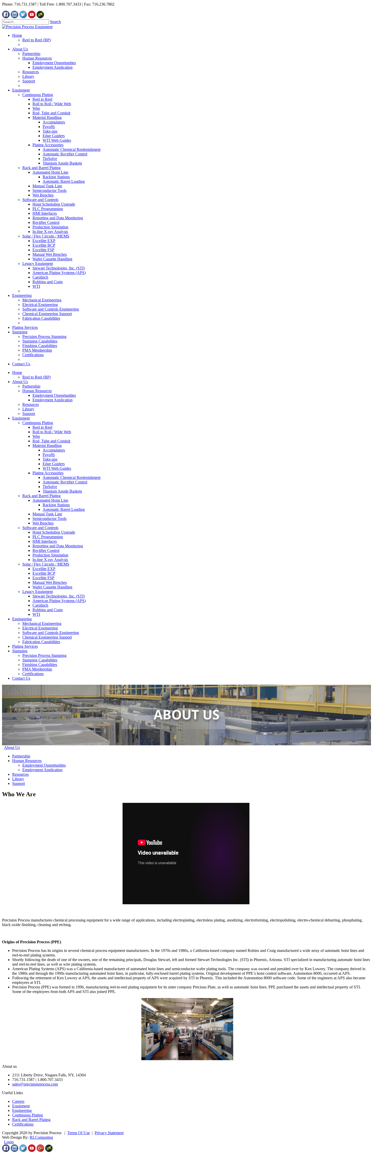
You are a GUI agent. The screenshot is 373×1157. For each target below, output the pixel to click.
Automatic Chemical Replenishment (71, 477)
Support (28, 413)
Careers (18, 1101)
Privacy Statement (109, 1133)
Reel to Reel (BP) (36, 377)
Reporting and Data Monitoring (57, 546)
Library (28, 409)
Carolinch (40, 605)
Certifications (33, 674)
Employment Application (52, 400)
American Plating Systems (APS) (59, 601)
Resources (30, 404)
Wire (36, 436)
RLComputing (41, 1137)
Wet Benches (43, 523)
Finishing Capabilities (39, 664)
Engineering (22, 619)
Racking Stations (56, 505)
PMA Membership (37, 669)
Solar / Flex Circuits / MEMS (45, 564)
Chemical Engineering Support (47, 637)
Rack (16, 1119)
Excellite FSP (43, 578)
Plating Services (25, 646)
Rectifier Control (45, 550)
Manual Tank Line (47, 514)
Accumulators (54, 450)
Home (17, 372)
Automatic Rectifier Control (65, 482)
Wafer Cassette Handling (52, 587)
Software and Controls (40, 528)
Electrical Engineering (40, 628)
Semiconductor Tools (49, 518)
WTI (36, 614)
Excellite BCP (43, 573)
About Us (20, 381)
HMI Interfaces (44, 541)
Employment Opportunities (54, 395)
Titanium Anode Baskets (62, 491)
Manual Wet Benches (49, 582)
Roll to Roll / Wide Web (51, 432)
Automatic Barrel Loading (64, 509)
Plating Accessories (47, 473)
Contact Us (21, 678)
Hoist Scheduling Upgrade (53, 532)
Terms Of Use (78, 1133)
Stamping (19, 651)
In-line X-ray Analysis (50, 559)
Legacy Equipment (37, 591)
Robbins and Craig (47, 610)
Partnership (31, 386)
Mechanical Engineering (41, 623)
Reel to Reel (42, 427)
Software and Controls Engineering (50, 632)
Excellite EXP (43, 569)
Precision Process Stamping (44, 655)
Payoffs (49, 455)
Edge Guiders (54, 464)
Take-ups (50, 459)
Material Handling (47, 445)
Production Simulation (50, 555)
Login (9, 1142)
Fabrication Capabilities (41, 642)
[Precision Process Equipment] (27, 27)
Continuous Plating (37, 423)
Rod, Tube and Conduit (51, 441)
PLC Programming (47, 537)
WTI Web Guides (57, 468)
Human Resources (37, 391)
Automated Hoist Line (50, 500)
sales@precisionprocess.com (35, 1084)
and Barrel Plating (35, 1119)
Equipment (21, 418)
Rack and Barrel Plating (41, 496)
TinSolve (50, 486)
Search (55, 22)
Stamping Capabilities (39, 660)
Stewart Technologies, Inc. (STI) (58, 596)
